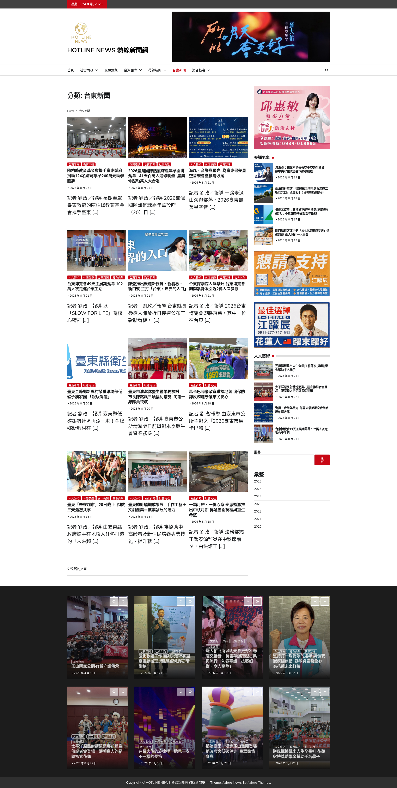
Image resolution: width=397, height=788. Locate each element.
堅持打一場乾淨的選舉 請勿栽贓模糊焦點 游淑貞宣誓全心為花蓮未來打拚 (299, 661)
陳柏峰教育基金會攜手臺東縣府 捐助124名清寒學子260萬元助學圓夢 (95, 175)
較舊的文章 (78, 569)
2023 (258, 504)
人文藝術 (195, 164)
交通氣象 (111, 70)
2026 (258, 481)
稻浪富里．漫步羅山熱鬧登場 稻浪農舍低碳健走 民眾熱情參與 (231, 751)
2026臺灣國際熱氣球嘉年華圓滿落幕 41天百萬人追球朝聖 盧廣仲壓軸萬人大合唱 (156, 176)
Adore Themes (259, 782)
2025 (258, 489)
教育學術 (88, 164)
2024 (258, 496)
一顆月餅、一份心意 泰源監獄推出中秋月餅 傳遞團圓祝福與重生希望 (217, 509)
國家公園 (78, 661)
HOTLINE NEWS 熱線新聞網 (107, 50)
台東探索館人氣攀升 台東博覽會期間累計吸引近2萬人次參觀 (217, 286)
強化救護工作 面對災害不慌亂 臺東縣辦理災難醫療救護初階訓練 (167, 661)
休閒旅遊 (135, 164)
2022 (258, 511)
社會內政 (86, 70)
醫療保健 (175, 651)
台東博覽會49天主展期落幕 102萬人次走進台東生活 (95, 286)
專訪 (225, 641)
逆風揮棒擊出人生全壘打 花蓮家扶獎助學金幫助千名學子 (299, 754)
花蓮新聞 (154, 70)
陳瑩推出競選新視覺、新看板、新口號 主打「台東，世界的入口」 (158, 286)
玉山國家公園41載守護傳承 (95, 666)
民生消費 (145, 746)
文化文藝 (175, 741)
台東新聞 (179, 70)
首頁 (70, 70)
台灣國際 (130, 70)
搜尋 (257, 452)
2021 (258, 519)
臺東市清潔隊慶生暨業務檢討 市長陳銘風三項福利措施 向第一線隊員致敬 (156, 396)
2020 (258, 526)
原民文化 (93, 736)
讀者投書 (198, 70)
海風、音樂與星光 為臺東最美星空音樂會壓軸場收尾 (217, 173)
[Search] (327, 70)
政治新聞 (149, 277)
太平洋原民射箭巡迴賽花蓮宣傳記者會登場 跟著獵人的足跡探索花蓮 (96, 751)
